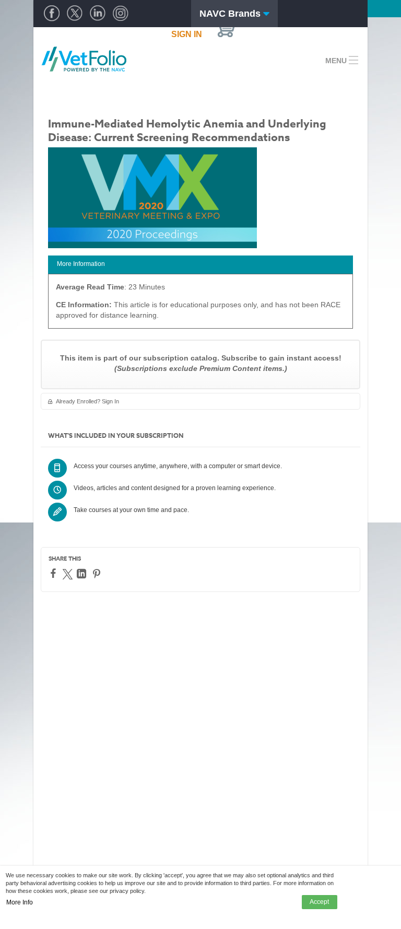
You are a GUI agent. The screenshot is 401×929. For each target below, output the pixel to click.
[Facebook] (55, 573)
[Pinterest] (98, 573)
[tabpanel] (200, 305)
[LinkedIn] (83, 573)
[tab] (200, 265)
